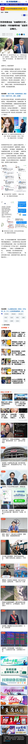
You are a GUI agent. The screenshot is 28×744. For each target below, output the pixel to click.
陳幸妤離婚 (14, 4)
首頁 (2, 4)
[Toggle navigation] (1, 1)
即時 (7, 4)
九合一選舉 (23, 4)
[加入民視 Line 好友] (14, 496)
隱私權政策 (7, 741)
